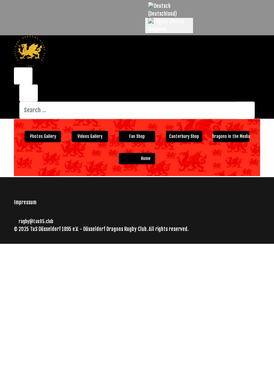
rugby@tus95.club (36, 221)
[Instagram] (38, 6)
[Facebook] (16, 6)
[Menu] (218, 44)
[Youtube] (27, 6)
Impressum (25, 202)
